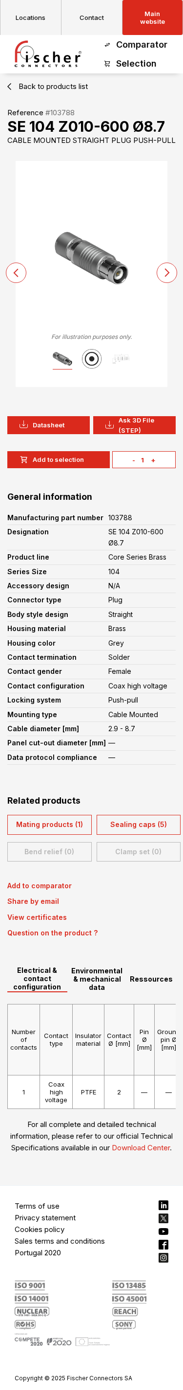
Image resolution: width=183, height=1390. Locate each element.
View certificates (37, 917)
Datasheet (48, 425)
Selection (136, 63)
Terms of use (37, 1206)
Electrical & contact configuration (37, 978)
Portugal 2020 (38, 1252)
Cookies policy (39, 1229)
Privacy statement (45, 1217)
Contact (92, 17)
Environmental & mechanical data (96, 979)
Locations (30, 17)
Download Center (141, 1147)
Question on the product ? (52, 933)
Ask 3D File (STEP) (136, 425)
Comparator (141, 44)
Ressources (151, 979)
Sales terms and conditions (60, 1241)
